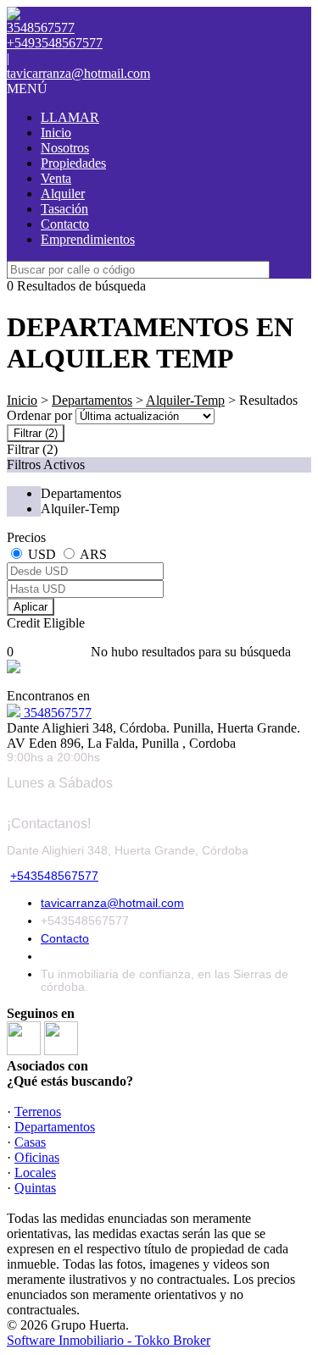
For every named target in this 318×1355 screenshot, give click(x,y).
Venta (56, 178)
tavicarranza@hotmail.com (78, 73)
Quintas (35, 1188)
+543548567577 (54, 875)
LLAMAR (70, 117)
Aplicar (30, 606)
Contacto (65, 224)
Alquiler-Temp (185, 400)
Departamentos (92, 400)
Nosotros (65, 148)
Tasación (64, 209)
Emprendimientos (88, 239)
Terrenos (37, 1111)
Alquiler (63, 193)
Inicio (56, 132)
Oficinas (36, 1157)
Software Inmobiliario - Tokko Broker (108, 1340)
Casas (30, 1142)
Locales (35, 1172)
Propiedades (73, 163)
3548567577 (56, 712)
